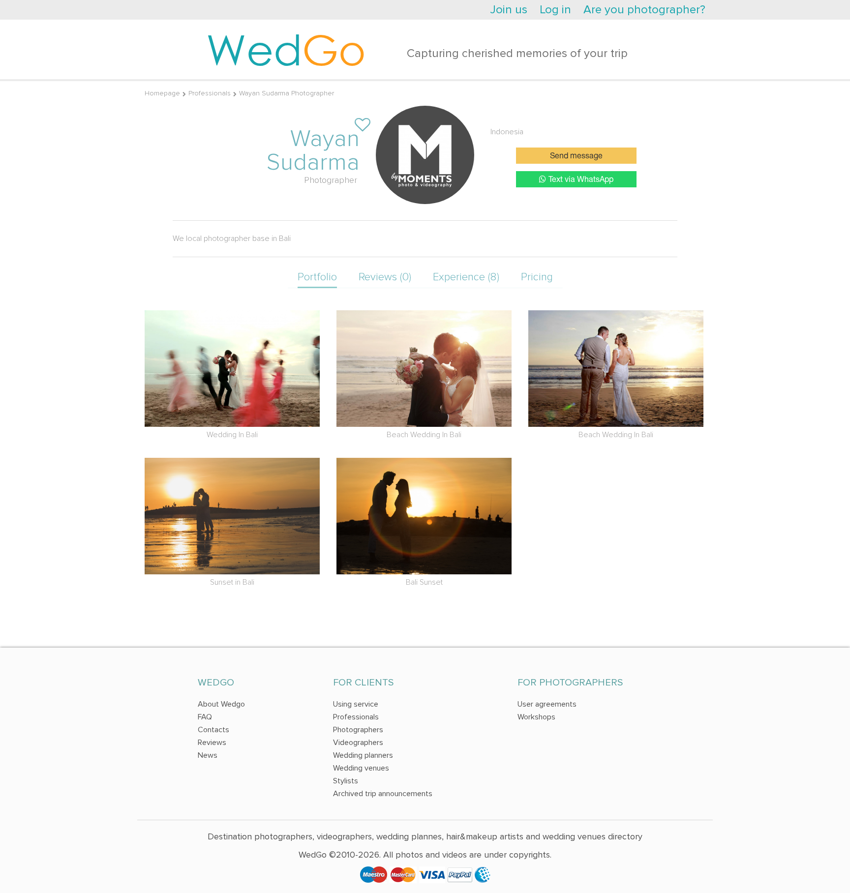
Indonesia (506, 132)
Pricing (537, 277)
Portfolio (317, 277)
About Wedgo (221, 704)
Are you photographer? (644, 9)
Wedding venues (361, 768)
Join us (508, 9)
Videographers (358, 742)
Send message (576, 156)
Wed (286, 49)
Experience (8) (466, 277)
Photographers (358, 730)
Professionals (209, 93)
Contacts (213, 730)
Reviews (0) (385, 277)
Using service (355, 704)
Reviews (212, 742)
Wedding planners (363, 755)
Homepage (162, 93)
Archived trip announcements (382, 794)
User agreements (547, 704)
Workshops (536, 717)
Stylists (345, 781)
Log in (555, 9)
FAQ (205, 717)
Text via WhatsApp (580, 180)
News (207, 755)
